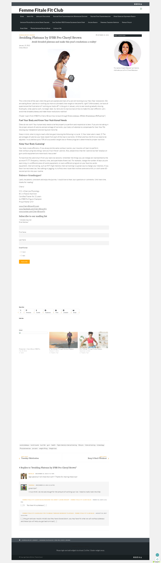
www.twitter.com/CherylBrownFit (32, 211)
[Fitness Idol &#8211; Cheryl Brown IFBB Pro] (33, 340)
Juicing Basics (92, 22)
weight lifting (43, 448)
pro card (34, 448)
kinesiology (100, 445)
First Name (22, 232)
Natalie (31, 473)
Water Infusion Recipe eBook (40, 28)
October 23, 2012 (103, 35)
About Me (30, 16)
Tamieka (31, 485)
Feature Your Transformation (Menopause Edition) (70, 16)
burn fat (42, 445)
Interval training (90, 445)
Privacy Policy (127, 22)
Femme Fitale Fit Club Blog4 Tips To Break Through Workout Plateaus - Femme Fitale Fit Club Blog (58, 513)
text (24, 255)
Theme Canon (39, 557)
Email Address (24, 222)
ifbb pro (80, 445)
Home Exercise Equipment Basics (124, 16)
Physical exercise (25, 448)
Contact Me (57, 28)
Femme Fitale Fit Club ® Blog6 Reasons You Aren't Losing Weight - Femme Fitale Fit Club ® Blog (57, 499)
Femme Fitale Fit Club (41, 10)
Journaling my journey (27, 35)
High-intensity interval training (67, 445)
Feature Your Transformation (100, 16)
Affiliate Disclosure (43, 16)
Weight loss (53, 448)
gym (48, 445)
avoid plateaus (24, 445)
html (24, 252)
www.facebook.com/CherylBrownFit (33, 209)
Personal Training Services (110, 22)
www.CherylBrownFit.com (29, 206)
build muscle (35, 445)
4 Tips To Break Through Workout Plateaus (61, 349)
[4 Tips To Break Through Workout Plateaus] (63, 340)
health (53, 445)
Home (22, 16)
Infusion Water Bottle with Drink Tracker (34, 22)
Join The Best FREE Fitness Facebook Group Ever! (68, 22)
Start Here (23, 28)
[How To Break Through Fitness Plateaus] (94, 340)
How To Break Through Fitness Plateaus (91, 349)
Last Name (22, 240)
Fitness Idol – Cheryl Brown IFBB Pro (29, 349)
